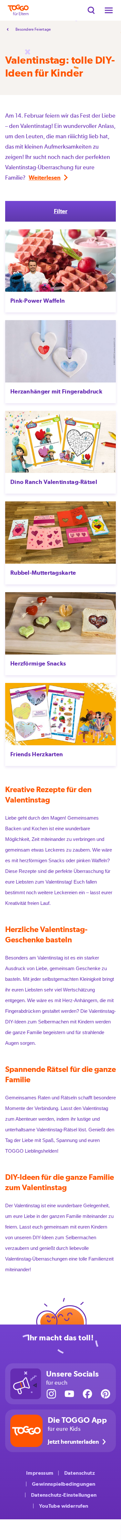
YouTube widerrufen (63, 1506)
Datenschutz (79, 1473)
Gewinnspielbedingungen (64, 1484)
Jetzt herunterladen (73, 1441)
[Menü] (109, 10)
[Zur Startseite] (18, 10)
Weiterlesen (45, 177)
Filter (60, 211)
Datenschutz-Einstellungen (64, 1495)
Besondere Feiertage (33, 29)
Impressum (40, 1473)
